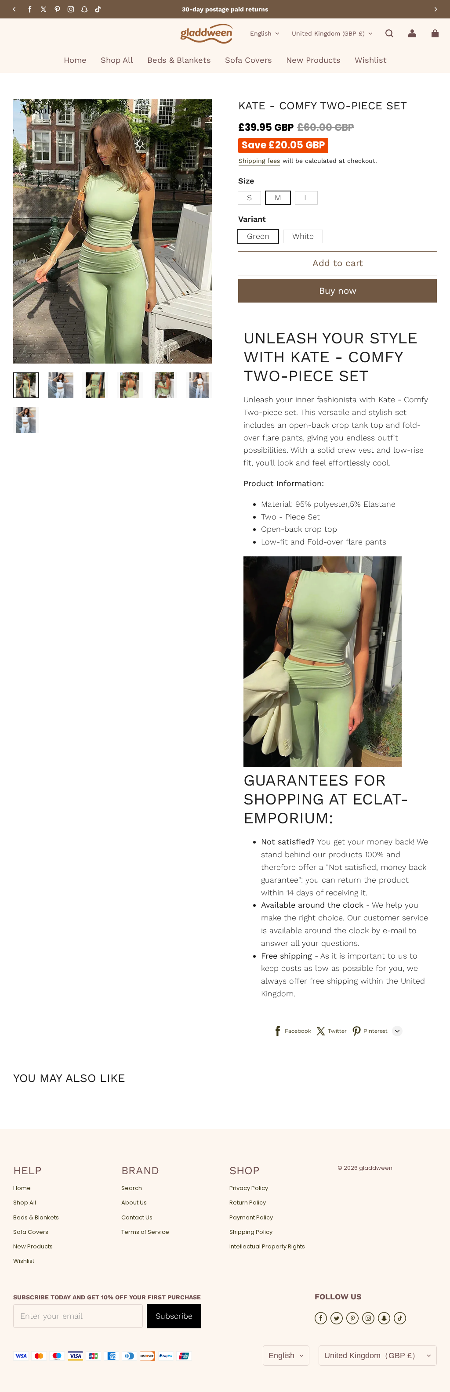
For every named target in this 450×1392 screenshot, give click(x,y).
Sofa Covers (30, 1232)
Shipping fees (259, 160)
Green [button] (258, 236)
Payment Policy (251, 1218)
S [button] (249, 197)
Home (22, 1188)
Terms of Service (145, 1232)
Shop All (24, 1203)
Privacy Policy (248, 1188)
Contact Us (136, 1218)
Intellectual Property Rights (267, 1247)
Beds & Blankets (36, 1218)
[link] (117, 60)
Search (131, 1188)
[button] (389, 33)
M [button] (278, 197)
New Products (33, 1247)
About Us (134, 1203)
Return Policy (247, 1203)
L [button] (306, 197)
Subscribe (174, 1315)
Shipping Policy (250, 1232)
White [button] (303, 236)
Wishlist (23, 1261)
